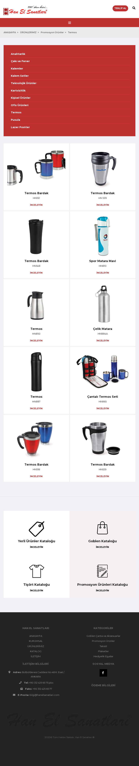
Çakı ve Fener (20, 61)
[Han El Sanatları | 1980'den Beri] (25, 7)
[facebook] (103, 673)
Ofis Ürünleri (19, 105)
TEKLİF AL (120, 8)
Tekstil (103, 646)
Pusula (15, 119)
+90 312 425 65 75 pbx (41, 682)
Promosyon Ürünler (52, 32)
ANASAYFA (10, 32)
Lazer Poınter (20, 127)
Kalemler (17, 68)
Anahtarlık (18, 54)
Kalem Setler (20, 75)
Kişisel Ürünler (20, 97)
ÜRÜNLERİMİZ (28, 32)
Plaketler (103, 651)
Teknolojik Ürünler (23, 83)
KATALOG (35, 651)
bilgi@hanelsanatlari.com (44, 694)
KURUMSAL (36, 641)
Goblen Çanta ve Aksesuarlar (103, 635)
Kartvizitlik (18, 90)
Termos (72, 32)
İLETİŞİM (36, 656)
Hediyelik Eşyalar (103, 656)
